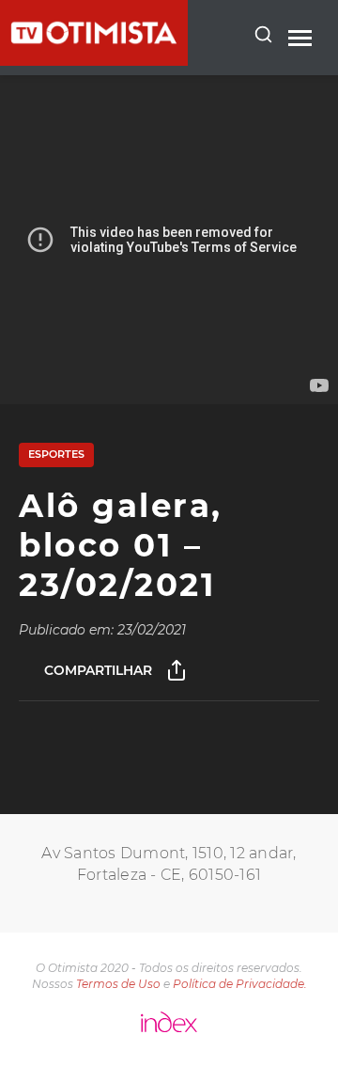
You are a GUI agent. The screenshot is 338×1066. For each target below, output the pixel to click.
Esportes (56, 454)
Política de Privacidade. (240, 984)
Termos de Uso (118, 984)
